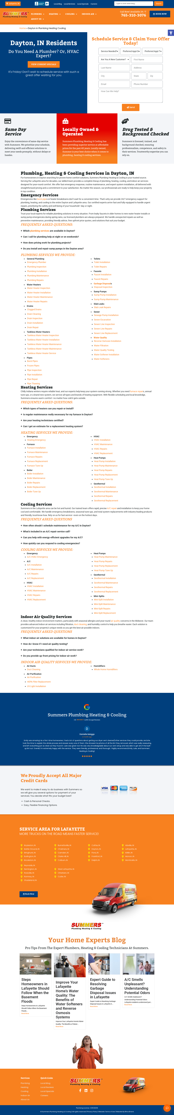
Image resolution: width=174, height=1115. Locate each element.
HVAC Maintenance (103, 444)
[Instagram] (92, 1090)
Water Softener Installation (106, 354)
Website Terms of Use (106, 1112)
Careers (94, 4)
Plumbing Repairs (35, 280)
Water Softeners (101, 359)
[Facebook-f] (80, 1090)
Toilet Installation (102, 262)
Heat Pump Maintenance (106, 465)
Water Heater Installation (39, 292)
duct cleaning (80, 624)
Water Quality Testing (104, 350)
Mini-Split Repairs (102, 608)
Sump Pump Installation (105, 295)
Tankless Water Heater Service (41, 353)
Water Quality (100, 337)
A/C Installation (34, 565)
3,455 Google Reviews (92, 720)
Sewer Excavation (102, 319)
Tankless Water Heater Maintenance (44, 344)
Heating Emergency (36, 440)
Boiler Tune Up (34, 491)
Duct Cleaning (33, 669)
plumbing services (39, 230)
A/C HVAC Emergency (37, 557)
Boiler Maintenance (36, 478)
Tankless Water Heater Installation (43, 339)
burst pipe (42, 199)
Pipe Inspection (34, 370)
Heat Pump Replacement (106, 474)
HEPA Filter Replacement (39, 681)
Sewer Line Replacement (106, 333)
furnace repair (136, 391)
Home (23, 28)
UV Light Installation (36, 686)
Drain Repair (33, 327)
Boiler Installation (35, 473)
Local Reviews (69, 4)
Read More (25, 1013)
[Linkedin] (86, 1090)
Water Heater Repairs (37, 301)
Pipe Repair (32, 379)
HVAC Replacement (103, 453)
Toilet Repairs (100, 266)
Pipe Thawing (33, 383)
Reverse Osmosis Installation (107, 341)
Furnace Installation (36, 447)
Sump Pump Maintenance (106, 299)
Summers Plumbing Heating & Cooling (87, 715)
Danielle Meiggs (87, 734)
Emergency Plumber (36, 262)
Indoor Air (88, 14)
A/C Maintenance (35, 569)
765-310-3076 (133, 15)
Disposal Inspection (103, 287)
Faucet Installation (102, 274)
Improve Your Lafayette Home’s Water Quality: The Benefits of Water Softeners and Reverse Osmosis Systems (69, 999)
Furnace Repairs (34, 457)
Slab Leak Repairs (102, 307)
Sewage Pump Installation (106, 315)
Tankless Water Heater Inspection (43, 335)
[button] (171, 33)
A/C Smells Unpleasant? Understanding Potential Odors (137, 986)
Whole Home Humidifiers (106, 669)
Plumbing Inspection (36, 266)
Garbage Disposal (102, 283)
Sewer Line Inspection (104, 324)
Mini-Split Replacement (105, 613)
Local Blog (58, 4)
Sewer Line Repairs (103, 328)
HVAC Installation (102, 440)
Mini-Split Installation (104, 599)
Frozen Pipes (33, 365)
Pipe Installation (34, 374)
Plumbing (36, 14)
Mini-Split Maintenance (105, 604)
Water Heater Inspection (38, 288)
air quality (115, 621)
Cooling (70, 14)
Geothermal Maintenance (106, 491)
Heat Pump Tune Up (103, 479)
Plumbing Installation (37, 271)
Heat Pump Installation (105, 461)
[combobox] (133, 3)
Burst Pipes (32, 361)
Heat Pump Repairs (103, 470)
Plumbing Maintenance (38, 275)
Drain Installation (35, 323)
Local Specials (83, 4)
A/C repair (112, 508)
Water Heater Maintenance (40, 297)
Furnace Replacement (37, 461)
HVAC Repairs (100, 449)
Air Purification (34, 677)
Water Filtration (101, 345)
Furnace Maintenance (37, 452)
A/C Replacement (35, 578)
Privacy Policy (92, 1112)
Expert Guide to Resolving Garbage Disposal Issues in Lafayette (103, 988)
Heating (53, 14)
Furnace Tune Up (35, 465)
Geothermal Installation (105, 487)
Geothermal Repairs (103, 496)
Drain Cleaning (34, 314)
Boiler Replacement (36, 487)
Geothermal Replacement (106, 500)
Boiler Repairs (33, 482)
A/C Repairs (32, 573)
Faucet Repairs (101, 279)
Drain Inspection (34, 318)
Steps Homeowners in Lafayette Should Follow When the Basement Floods (35, 991)
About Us (36, 19)
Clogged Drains (34, 309)
